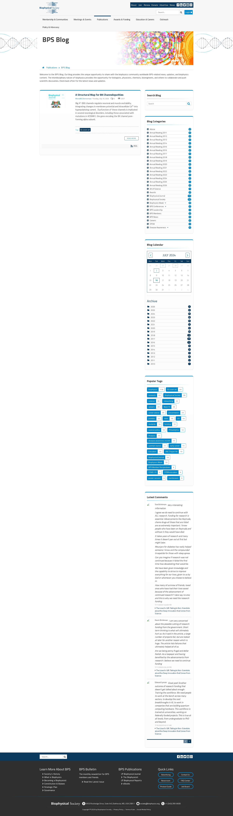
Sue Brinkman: (161, 504)
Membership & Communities (55, 19)
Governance (49, 790)
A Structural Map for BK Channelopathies (56, 100)
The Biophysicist (130, 777)
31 (190, 140)
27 (190, 175)
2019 (153, 331)
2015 (153, 345)
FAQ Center (185, 780)
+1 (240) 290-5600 (173, 803)
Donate (154, 5)
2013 (153, 353)
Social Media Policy (144, 809)
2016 (153, 342)
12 (190, 210)
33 (190, 147)
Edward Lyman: (161, 682)
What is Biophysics (52, 777)
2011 (153, 360)
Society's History (52, 774)
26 (163, 265)
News (172, 5)
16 (190, 192)
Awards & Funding (122, 19)
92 (190, 220)
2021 (153, 324)
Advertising (165, 774)
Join (140, 5)
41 (190, 154)
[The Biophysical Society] (49, 7)
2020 (153, 328)
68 (190, 203)
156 (189, 196)
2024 (153, 313)
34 (190, 136)
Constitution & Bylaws (54, 783)
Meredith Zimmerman (83, 98)
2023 (153, 317)
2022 (153, 321)
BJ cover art (85, 129)
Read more (131, 138)
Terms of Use (130, 809)
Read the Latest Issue (94, 781)
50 (190, 227)
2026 (153, 306)
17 (190, 189)
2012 (153, 356)
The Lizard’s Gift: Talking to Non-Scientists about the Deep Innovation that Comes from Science (172, 611)
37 (190, 150)
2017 (153, 338)
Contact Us (185, 774)
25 (190, 161)
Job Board (185, 786)
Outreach (164, 19)
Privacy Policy (118, 809)
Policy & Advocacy (50, 27)
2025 (153, 310)
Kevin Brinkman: (161, 620)
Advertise (164, 5)
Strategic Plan (50, 787)
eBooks (126, 783)
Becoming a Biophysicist (55, 780)
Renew (147, 5)
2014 (153, 349)
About (134, 5)
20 (190, 129)
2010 (153, 363)
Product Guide (166, 786)
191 (189, 199)
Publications (102, 19)
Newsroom (165, 780)
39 (190, 157)
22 (190, 224)
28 (175, 265)
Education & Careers (145, 19)
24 (190, 213)
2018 (153, 335)
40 (190, 133)
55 (190, 217)
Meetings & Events (82, 19)
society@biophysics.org (150, 803)
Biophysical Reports (133, 780)
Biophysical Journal (132, 774)
